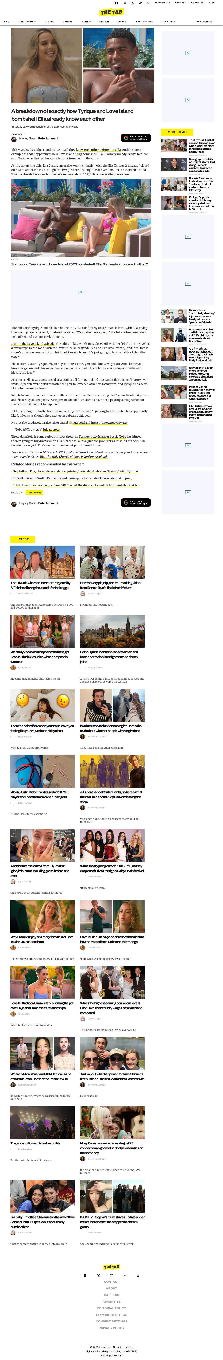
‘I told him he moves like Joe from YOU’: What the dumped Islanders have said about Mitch (76, 485)
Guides (122, 22)
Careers (111, 1295)
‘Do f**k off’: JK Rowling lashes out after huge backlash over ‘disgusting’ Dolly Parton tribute (201, 354)
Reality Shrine (144, 22)
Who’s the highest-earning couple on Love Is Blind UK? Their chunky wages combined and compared (111, 1008)
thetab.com (105, 1347)
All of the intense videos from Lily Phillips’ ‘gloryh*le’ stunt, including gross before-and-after (40, 871)
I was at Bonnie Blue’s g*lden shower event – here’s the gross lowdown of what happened (202, 392)
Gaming (67, 22)
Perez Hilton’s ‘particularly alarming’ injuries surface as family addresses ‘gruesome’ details (202, 316)
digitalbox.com (114, 1355)
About (111, 1288)
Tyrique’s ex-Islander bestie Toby (102, 436)
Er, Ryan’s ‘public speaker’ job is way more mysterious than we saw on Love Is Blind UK (201, 203)
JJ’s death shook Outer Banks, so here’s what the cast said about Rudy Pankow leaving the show (111, 797)
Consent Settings (111, 1321)
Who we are (162, 2)
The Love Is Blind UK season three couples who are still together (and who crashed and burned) (202, 146)
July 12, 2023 (51, 429)
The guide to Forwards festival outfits (35, 1143)
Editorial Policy (111, 1308)
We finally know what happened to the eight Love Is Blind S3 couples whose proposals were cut (39, 657)
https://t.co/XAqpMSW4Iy (109, 422)
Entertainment (27, 22)
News (6, 22)
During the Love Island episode (33, 343)
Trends (49, 22)
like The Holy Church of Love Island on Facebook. (74, 456)
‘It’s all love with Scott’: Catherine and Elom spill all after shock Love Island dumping (72, 478)
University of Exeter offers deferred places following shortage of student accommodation (201, 373)
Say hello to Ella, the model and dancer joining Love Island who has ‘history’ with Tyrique (75, 471)
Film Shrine (169, 22)
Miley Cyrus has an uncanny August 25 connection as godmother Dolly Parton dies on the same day (111, 1148)
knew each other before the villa (98, 149)
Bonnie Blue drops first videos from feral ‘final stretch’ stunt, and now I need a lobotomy (201, 184)
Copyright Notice (111, 1315)
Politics (86, 22)
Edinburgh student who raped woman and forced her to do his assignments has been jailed (109, 657)
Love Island (34, 492)
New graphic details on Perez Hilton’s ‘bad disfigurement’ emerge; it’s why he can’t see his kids (202, 165)
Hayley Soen (27, 138)
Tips (212, 2)
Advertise (197, 2)
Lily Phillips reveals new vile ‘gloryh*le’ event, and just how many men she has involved (201, 411)
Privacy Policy (111, 1328)
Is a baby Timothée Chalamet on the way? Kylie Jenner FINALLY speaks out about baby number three (42, 1222)
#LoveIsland (81, 422)
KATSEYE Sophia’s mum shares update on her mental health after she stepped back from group (112, 1222)
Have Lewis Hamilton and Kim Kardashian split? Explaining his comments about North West (201, 335)
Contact (180, 2)
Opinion (104, 22)
